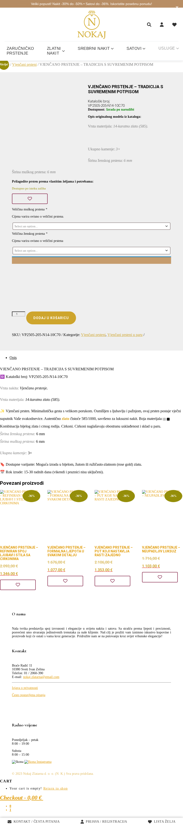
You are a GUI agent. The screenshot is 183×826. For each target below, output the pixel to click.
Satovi (134, 48)
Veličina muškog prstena (29, 209)
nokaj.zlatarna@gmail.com (41, 677)
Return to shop (55, 788)
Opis (13, 358)
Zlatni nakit (54, 51)
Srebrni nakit (94, 48)
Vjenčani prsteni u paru (124, 335)
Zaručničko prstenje (20, 51)
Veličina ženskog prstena (29, 233)
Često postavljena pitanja (28, 695)
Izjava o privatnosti (25, 688)
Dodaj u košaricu (51, 318)
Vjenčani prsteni (24, 64)
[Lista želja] (174, 24)
